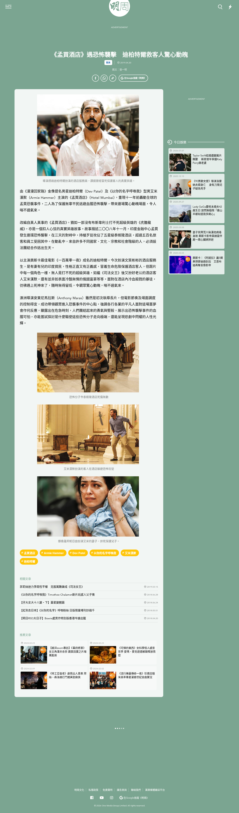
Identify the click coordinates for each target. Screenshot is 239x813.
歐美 (108, 62)
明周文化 (79, 789)
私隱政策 (93, 789)
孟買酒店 (29, 553)
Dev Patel (78, 553)
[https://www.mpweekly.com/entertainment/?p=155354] (112, 78)
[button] (133, 78)
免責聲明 (108, 789)
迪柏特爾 (29, 561)
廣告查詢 (122, 789)
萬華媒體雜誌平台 (155, 789)
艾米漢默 (130, 553)
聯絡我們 (136, 789)
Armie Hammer (54, 553)
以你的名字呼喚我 (105, 553)
